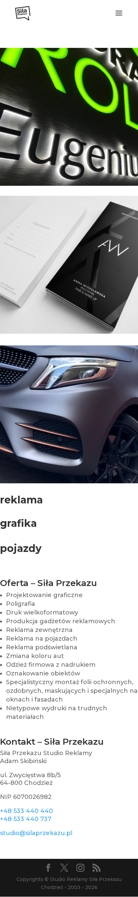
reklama (21, 500)
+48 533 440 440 (26, 811)
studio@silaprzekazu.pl (36, 833)
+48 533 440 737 (25, 819)
